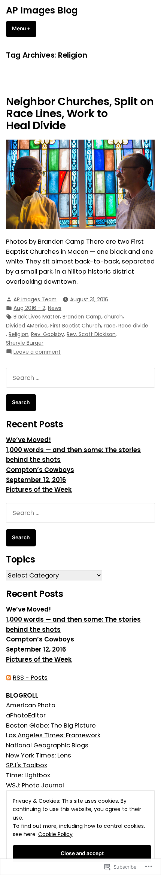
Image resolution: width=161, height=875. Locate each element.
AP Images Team (35, 299)
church (113, 316)
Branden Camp (82, 316)
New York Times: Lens (38, 755)
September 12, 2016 (36, 480)
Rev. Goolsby (47, 334)
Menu (24, 28)
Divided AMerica (27, 325)
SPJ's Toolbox (26, 765)
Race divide (133, 325)
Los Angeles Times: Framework (53, 735)
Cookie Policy (55, 834)
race (110, 325)
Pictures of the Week (39, 489)
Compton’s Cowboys (40, 470)
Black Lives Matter (36, 316)
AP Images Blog (42, 10)
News (54, 308)
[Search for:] (80, 378)
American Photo (30, 705)
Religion (18, 334)
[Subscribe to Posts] (8, 677)
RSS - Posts (30, 677)
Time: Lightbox (28, 775)
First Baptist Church (75, 325)
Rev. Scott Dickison (91, 334)
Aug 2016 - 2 (29, 308)
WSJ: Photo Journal (35, 785)
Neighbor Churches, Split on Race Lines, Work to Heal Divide (80, 113)
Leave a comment (37, 352)
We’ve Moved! (28, 440)
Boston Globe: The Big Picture (51, 725)
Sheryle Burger (24, 343)
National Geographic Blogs (47, 745)
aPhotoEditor (26, 715)
